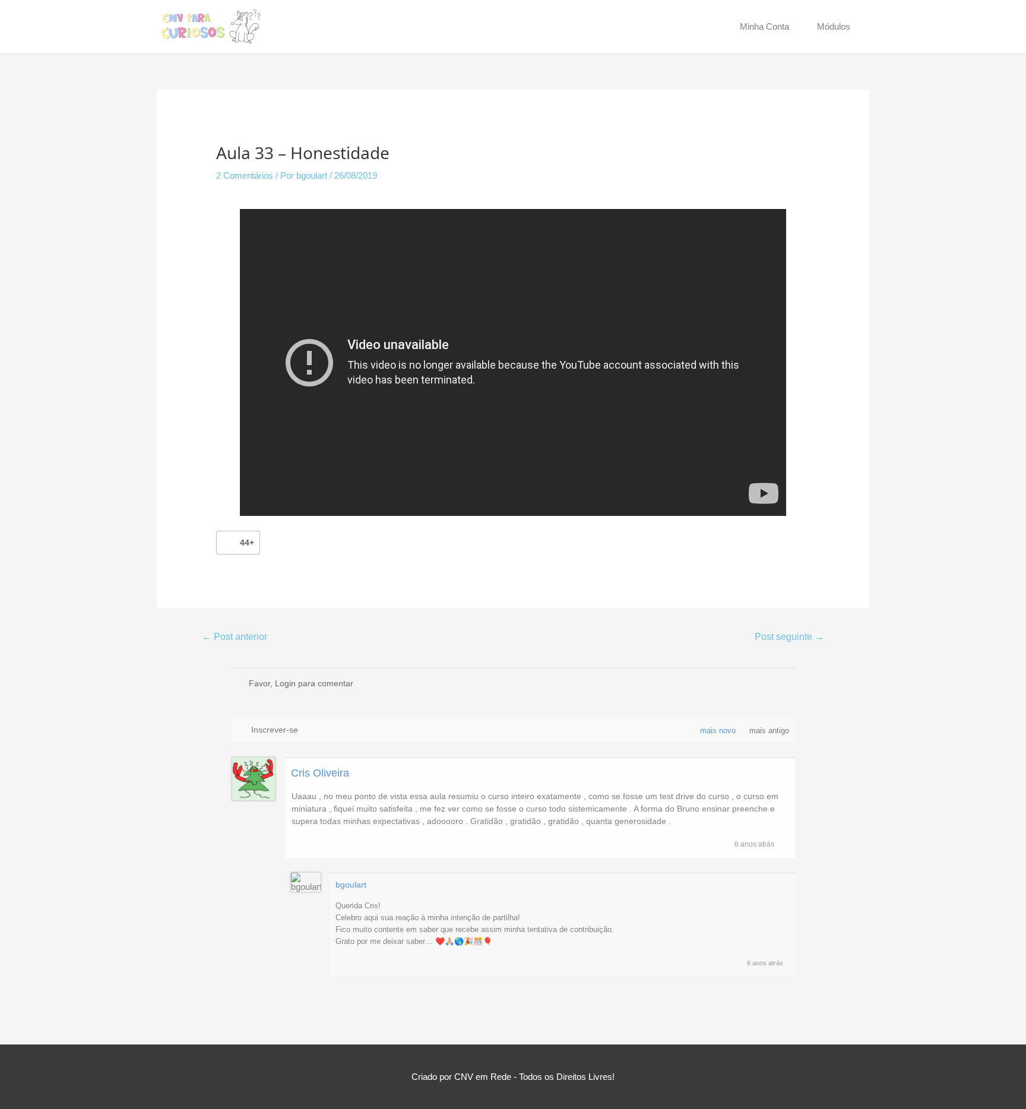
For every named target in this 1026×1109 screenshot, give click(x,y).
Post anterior (234, 637)
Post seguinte (789, 637)
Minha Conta (764, 26)
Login (285, 683)
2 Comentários (244, 175)
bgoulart (350, 884)
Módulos (833, 26)
